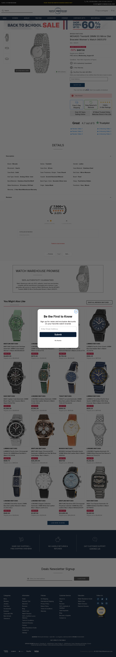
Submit (58, 334)
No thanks (58, 341)
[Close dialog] (76, 311)
